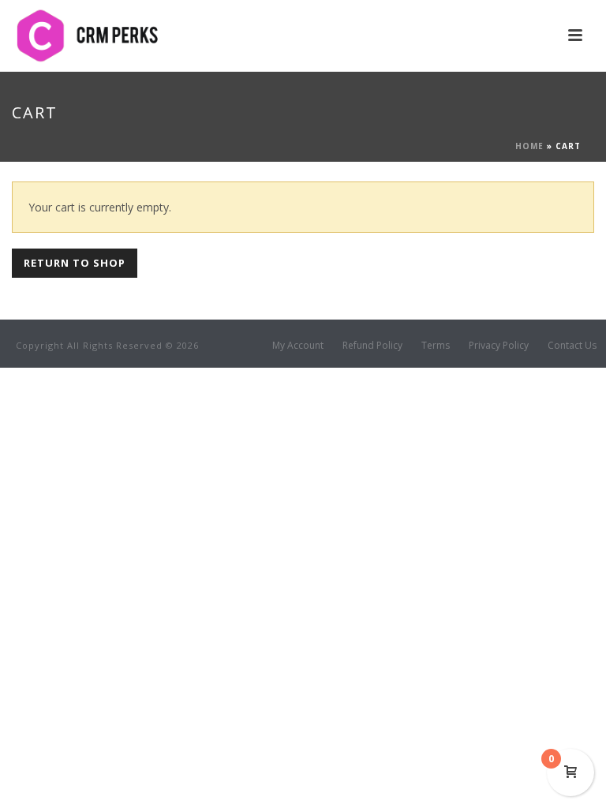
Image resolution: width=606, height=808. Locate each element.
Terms (435, 345)
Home (529, 146)
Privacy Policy (499, 345)
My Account (298, 345)
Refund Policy (372, 345)
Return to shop (74, 263)
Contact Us (572, 345)
